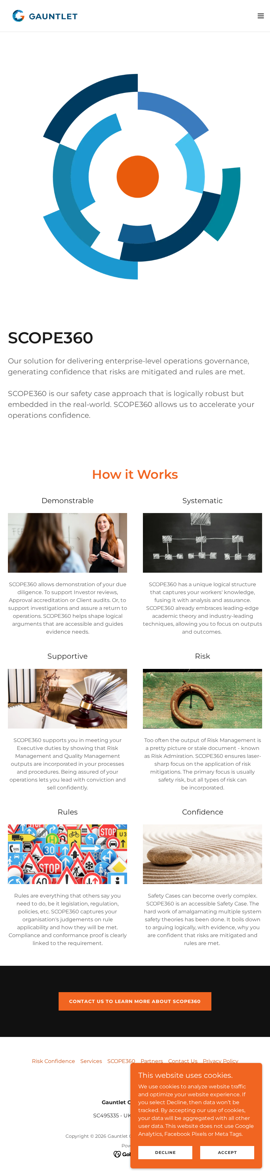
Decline (165, 1152)
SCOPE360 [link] (121, 1061)
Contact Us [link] (183, 1061)
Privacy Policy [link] (220, 1061)
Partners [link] (152, 1061)
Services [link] (91, 1061)
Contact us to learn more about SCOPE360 (135, 1001)
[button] (260, 15)
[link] (44, 16)
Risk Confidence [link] (53, 1061)
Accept (227, 1152)
